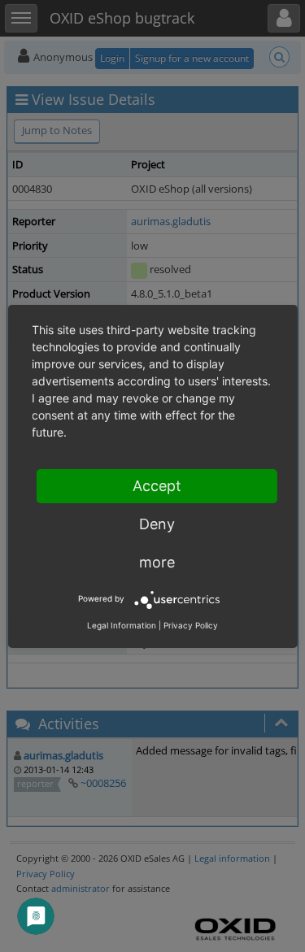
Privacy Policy (190, 625)
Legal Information (121, 625)
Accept (157, 485)
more (157, 562)
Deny (157, 524)
